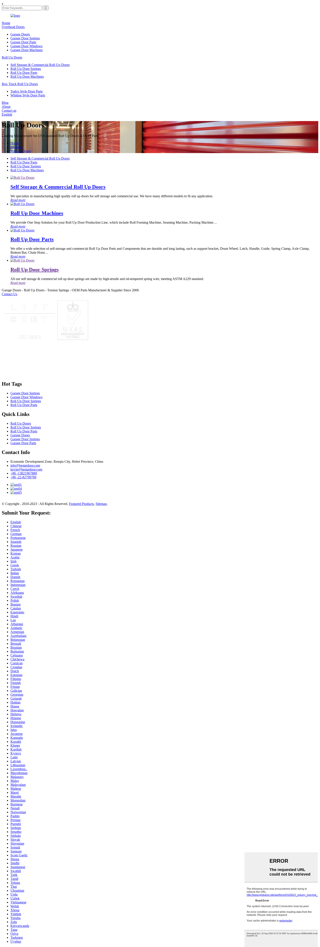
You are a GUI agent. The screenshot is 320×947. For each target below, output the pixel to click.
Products (16, 147)
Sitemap (101, 504)
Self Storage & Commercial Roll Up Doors (40, 65)
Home (6, 23)
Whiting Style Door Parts (27, 95)
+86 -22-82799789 (23, 477)
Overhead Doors (13, 27)
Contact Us (9, 294)
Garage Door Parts (23, 42)
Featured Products (81, 504)
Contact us (9, 110)
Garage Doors (20, 34)
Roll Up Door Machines (27, 76)
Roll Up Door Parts (23, 72)
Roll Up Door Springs (25, 69)
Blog (5, 103)
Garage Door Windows (26, 46)
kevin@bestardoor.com (26, 469)
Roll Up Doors (12, 57)
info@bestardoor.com (25, 465)
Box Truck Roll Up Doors (20, 84)
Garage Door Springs (25, 38)
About (6, 106)
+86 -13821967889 (23, 473)
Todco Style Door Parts (26, 91)
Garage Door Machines (26, 50)
